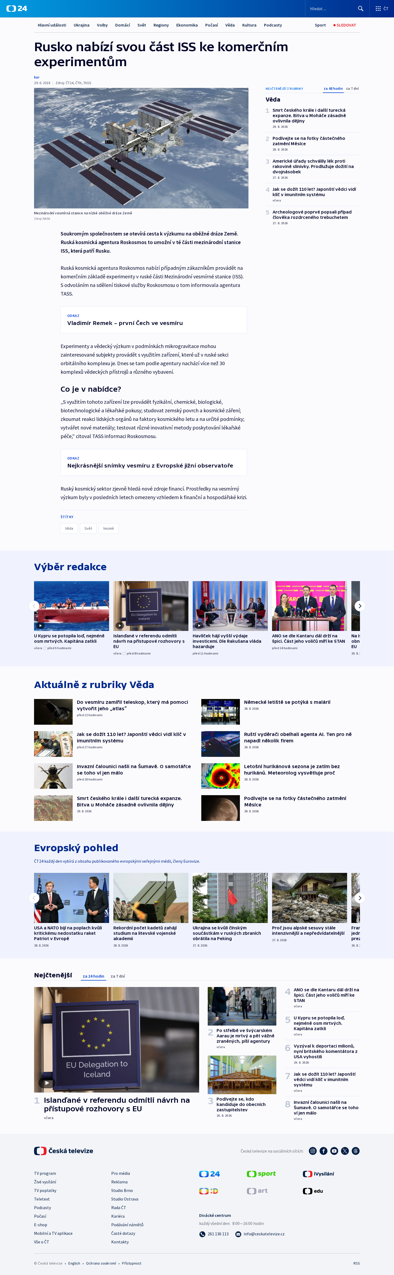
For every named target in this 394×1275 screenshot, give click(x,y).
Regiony (161, 25)
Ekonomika (187, 25)
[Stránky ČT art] (257, 1190)
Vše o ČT (41, 1241)
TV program (45, 1173)
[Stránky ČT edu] (313, 1190)
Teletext (42, 1199)
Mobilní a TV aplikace (53, 1233)
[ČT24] (16, 8)
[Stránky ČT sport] (261, 1173)
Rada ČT (118, 1207)
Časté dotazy (123, 1233)
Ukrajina (82, 25)
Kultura (249, 25)
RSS (357, 1263)
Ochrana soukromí (101, 1263)
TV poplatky (45, 1190)
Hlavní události (52, 25)
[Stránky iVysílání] (318, 1173)
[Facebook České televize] (323, 1151)
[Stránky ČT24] (209, 1173)
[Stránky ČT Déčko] (208, 1190)
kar (36, 77)
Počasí (211, 25)
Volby (102, 25)
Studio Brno (122, 1190)
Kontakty (120, 1241)
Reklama (119, 1181)
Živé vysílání (45, 1181)
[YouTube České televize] (334, 1151)
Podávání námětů (127, 1224)
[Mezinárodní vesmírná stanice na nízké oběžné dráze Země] (141, 148)
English (74, 1263)
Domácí (122, 25)
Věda (230, 25)
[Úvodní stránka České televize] (64, 1151)
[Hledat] (360, 8)
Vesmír (108, 528)
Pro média (120, 1173)
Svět (141, 25)
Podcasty (273, 25)
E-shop (40, 1224)
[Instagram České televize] (312, 1151)
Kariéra (118, 1216)
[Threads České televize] (355, 1151)
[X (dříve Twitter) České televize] (345, 1151)
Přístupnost (131, 1263)
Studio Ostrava (124, 1199)
